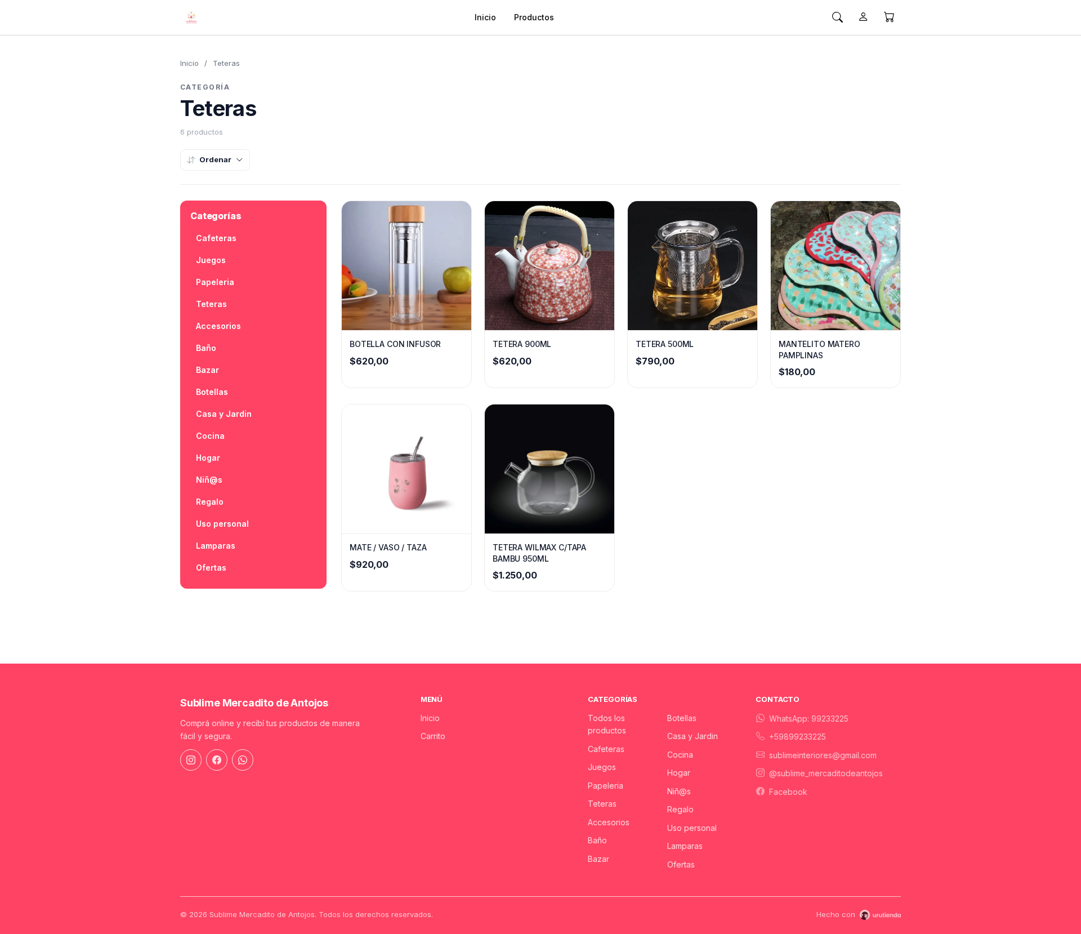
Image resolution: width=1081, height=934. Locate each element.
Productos (534, 17)
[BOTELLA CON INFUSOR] (406, 265)
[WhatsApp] (242, 760)
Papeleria (215, 282)
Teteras (211, 304)
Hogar (208, 457)
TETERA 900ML (522, 344)
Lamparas (215, 545)
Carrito (433, 736)
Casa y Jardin (224, 414)
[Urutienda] (880, 915)
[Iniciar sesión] (863, 17)
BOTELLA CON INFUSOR (395, 344)
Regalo (210, 501)
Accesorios (218, 326)
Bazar (207, 370)
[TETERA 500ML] (692, 265)
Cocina (210, 436)
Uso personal (222, 523)
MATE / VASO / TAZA (388, 547)
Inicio (485, 17)
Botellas (212, 392)
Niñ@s (209, 479)
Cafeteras (216, 238)
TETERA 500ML (665, 344)
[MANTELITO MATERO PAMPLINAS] (835, 265)
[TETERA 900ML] (549, 265)
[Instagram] (191, 760)
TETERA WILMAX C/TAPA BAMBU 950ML (539, 552)
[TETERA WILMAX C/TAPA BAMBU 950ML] (549, 468)
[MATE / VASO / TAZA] (406, 468)
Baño (206, 348)
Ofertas (211, 567)
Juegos (211, 260)
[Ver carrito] (889, 17)
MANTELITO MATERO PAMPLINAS (819, 349)
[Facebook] (216, 760)
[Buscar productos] (837, 17)
